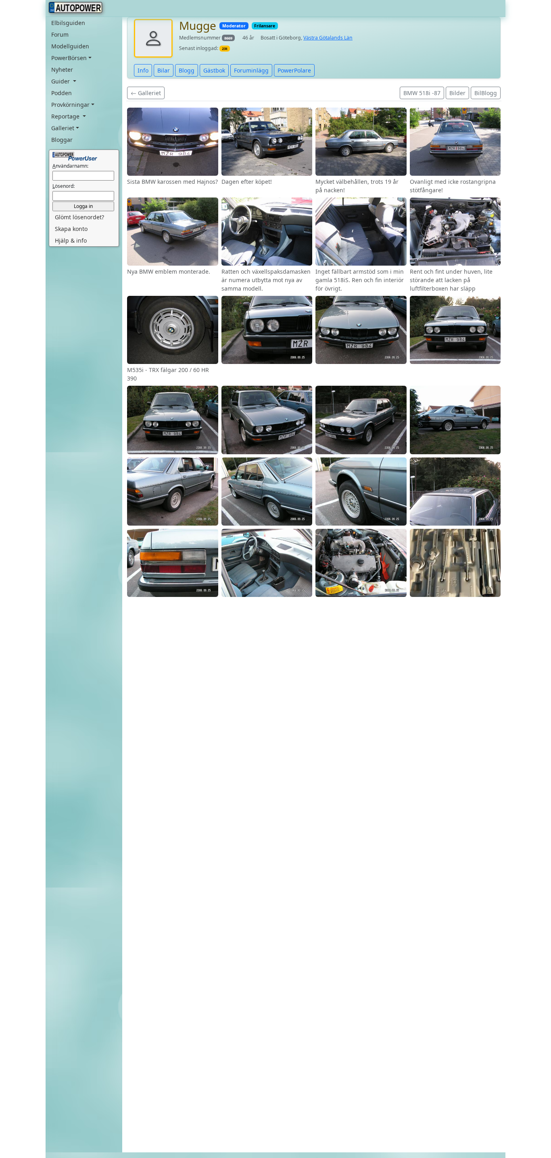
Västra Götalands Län (328, 37)
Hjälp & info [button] (71, 241)
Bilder (457, 93)
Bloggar (62, 139)
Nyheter (62, 69)
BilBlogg (485, 93)
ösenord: (63, 186)
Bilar (163, 70)
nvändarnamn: (70, 166)
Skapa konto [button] (71, 229)
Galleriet (148, 93)
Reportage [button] (66, 116)
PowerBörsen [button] (69, 58)
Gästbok (214, 70)
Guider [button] (61, 81)
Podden (61, 93)
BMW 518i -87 (421, 93)
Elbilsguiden (68, 23)
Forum (60, 34)
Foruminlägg (251, 70)
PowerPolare (294, 70)
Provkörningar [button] (70, 104)
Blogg (186, 70)
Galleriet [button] (62, 128)
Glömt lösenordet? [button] (79, 217)
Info (143, 70)
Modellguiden (70, 46)
